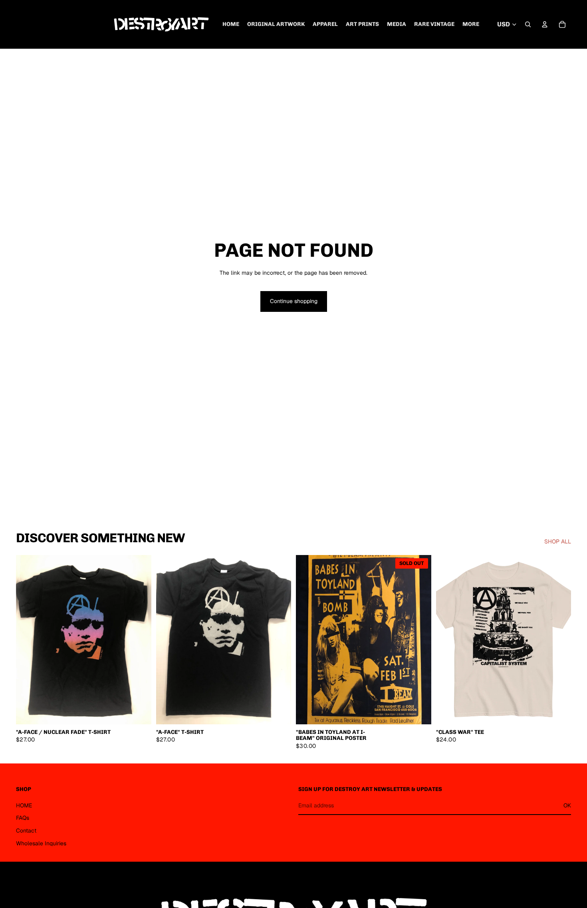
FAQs (22, 817)
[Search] (528, 24)
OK (567, 805)
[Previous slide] (28, 639)
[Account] (544, 24)
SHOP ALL (557, 541)
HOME (24, 805)
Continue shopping (293, 301)
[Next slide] (139, 639)
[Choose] (139, 712)
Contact (26, 830)
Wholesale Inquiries (41, 843)
